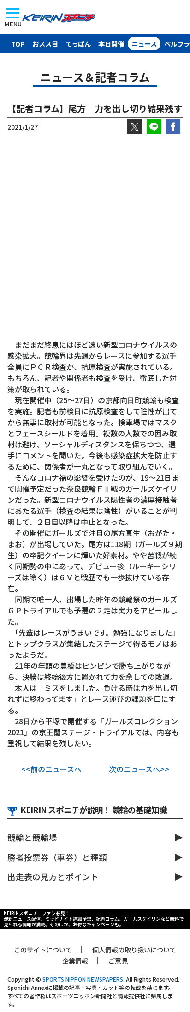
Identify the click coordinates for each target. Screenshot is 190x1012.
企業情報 (75, 960)
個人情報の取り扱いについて (134, 949)
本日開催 (111, 43)
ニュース (144, 43)
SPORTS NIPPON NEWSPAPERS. (83, 979)
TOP (18, 43)
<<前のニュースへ (51, 768)
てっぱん (78, 43)
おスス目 (45, 43)
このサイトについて (43, 949)
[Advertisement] (95, 237)
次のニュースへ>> (139, 768)
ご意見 (118, 960)
